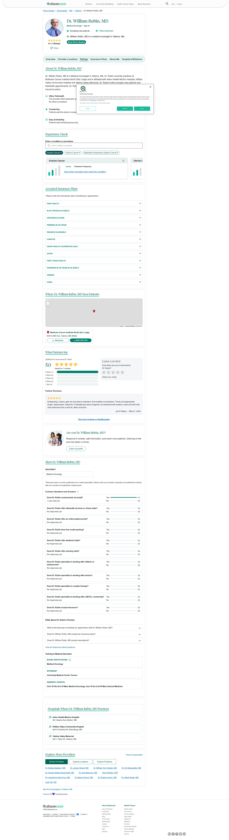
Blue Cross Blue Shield (58, 210)
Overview (50, 59)
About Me (114, 59)
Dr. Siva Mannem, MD (88, 772)
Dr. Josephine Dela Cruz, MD (57, 777)
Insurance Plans (99, 59)
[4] (117, 372)
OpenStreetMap (130, 326)
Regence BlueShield (56, 232)
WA (70, 10)
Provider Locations (67, 59)
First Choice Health (56, 260)
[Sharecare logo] (69, 806)
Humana (50, 275)
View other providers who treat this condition (85, 171)
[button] (77, 491)
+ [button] (48, 301)
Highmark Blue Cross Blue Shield (63, 268)
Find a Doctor (48, 10)
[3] (113, 372)
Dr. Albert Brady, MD (130, 777)
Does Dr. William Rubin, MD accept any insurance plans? (71, 634)
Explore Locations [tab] (80, 761)
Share (56, 48)
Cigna (49, 282)
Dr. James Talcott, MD (79, 768)
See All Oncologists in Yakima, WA (57, 789)
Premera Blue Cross (56, 225)
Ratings (84, 59)
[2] (108, 372)
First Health (53, 203)
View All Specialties (134, 754)
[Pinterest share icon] (184, 834)
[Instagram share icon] (173, 834)
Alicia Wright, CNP (110, 772)
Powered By (47, 794)
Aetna (50, 253)
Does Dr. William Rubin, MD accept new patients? (68, 640)
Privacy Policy (93, 100)
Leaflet (121, 326)
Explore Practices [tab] (104, 761)
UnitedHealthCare (55, 218)
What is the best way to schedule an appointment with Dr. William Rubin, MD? (80, 627)
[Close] (150, 86)
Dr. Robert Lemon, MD (107, 777)
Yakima (78, 10)
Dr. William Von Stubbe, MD (105, 768)
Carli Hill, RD (51, 782)
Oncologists (62, 10)
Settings (88, 108)
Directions (59, 340)
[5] (122, 372)
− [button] (48, 304)
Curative (51, 239)
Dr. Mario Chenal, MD (84, 777)
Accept (142, 108)
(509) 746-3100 (81, 340)
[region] (115, 99)
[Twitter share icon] (180, 834)
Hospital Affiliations (132, 59)
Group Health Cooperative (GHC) (62, 246)
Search (167, 3)
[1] (103, 372)
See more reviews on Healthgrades (94, 419)
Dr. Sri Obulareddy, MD (131, 768)
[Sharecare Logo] (57, 3)
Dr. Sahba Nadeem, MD (55, 768)
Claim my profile (76, 448)
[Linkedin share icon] (177, 834)
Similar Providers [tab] (56, 761)
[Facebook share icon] (169, 834)
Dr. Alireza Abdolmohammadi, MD (59, 772)
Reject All (125, 108)
